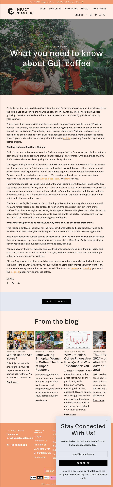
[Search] (90, 15)
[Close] (106, 420)
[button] (9, 374)
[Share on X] (13, 284)
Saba (50, 178)
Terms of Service (98, 474)
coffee (74, 268)
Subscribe (83, 463)
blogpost (15, 272)
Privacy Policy (77, 474)
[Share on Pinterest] (18, 284)
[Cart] (100, 15)
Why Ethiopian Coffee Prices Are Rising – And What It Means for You (78, 360)
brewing (87, 268)
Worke (43, 178)
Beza (57, 178)
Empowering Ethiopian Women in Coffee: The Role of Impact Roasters (49, 362)
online (10, 256)
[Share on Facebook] (7, 284)
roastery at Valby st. (34, 256)
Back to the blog (56, 301)
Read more (12, 382)
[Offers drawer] (95, 15)
